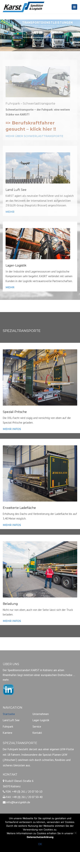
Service (37, 726)
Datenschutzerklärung (40, 837)
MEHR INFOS (12, 429)
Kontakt (37, 732)
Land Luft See (11, 720)
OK (40, 844)
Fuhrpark (8, 726)
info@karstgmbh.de (18, 802)
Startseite (9, 714)
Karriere (7, 732)
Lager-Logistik (41, 720)
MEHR (10, 211)
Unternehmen (41, 714)
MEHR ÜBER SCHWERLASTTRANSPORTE (34, 136)
